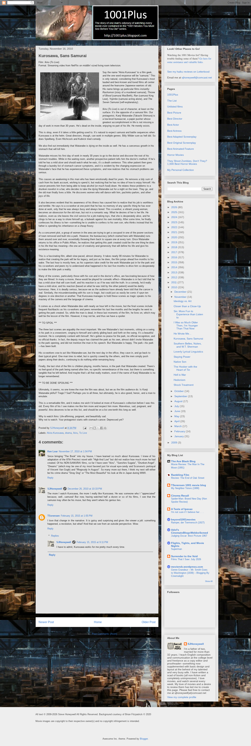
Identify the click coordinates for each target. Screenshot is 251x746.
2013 (174, 272)
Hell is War (180, 374)
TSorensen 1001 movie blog (188, 485)
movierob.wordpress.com (187, 566)
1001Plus (172, 94)
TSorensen (53, 515)
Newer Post (46, 622)
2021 (174, 232)
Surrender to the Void (184, 556)
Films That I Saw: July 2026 (186, 559)
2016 (174, 257)
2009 (174, 442)
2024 (174, 217)
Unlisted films (175, 106)
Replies (55, 535)
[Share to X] (98, 428)
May (177, 416)
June (177, 411)
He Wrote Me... (182, 333)
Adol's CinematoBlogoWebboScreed (189, 531)
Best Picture (174, 112)
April (177, 421)
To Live (83, 433)
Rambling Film (180, 474)
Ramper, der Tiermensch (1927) (188, 522)
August (178, 401)
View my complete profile (181, 697)
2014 (174, 267)
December (180, 291)
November (180, 296)
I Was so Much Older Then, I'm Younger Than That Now (186, 325)
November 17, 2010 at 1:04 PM (75, 451)
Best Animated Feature (180, 148)
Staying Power (182, 356)
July (177, 406)
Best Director (174, 118)
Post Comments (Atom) (104, 633)
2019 (174, 242)
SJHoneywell (54, 488)
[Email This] (91, 428)
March (178, 426)
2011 (174, 282)
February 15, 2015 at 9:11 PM (92, 542)
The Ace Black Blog (183, 461)
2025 (174, 212)
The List (172, 100)
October (179, 391)
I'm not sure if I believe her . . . (187, 512)
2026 (174, 207)
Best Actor (173, 124)
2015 (174, 262)
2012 (174, 277)
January (179, 436)
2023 (174, 222)
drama (68, 433)
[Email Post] (84, 428)
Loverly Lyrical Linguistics (188, 351)
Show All (208, 581)
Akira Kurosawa (55, 433)
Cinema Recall (180, 495)
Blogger (144, 738)
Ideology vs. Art (182, 301)
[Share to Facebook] (101, 428)
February (180, 431)
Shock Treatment (183, 384)
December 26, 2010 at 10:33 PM (85, 488)
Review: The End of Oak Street (187, 478)
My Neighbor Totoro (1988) (185, 488)
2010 (174, 287)
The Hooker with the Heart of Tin (185, 368)
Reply (50, 477)
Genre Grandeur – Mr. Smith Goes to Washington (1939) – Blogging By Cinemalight (190, 573)
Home (98, 622)
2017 (174, 252)
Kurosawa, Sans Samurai (188, 338)
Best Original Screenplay (181, 142)
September (181, 396)
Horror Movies (175, 154)
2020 (174, 237)
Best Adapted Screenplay (181, 136)
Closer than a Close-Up (187, 306)
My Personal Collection (180, 169)
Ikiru (75, 433)
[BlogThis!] (94, 428)
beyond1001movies (183, 519)
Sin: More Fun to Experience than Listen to (188, 314)
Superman (176, 549)
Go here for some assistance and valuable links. (189, 60)
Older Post (148, 622)
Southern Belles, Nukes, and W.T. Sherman (188, 345)
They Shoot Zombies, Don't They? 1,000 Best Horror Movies (187, 162)
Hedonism (179, 379)
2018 (174, 247)
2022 (174, 227)
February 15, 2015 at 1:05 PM (76, 515)
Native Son (180, 361)
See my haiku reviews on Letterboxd (188, 71)
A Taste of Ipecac (182, 509)
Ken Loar (52, 451)
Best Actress (174, 130)
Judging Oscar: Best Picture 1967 (189, 535)
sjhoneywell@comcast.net (197, 77)
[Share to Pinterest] (105, 428)
